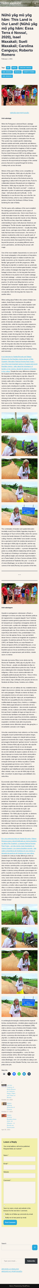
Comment (7, 1180)
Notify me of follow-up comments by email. (19, 1214)
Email (6, 1163)
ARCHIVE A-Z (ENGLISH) (10, 1269)
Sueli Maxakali (7, 76)
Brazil (14, 67)
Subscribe (31, 1261)
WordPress (26, 1286)
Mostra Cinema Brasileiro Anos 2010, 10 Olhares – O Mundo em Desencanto (11, 1121)
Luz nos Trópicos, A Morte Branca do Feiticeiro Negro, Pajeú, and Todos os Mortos (11, 1091)
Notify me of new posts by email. (15, 1217)
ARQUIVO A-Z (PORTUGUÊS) (12, 1271)
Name (6, 1155)
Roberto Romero (29, 72)
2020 (8, 67)
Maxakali (18, 72)
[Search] (35, 1247)
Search (4, 1243)
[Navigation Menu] (35, 3)
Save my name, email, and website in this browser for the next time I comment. (17, 1209)
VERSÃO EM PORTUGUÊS (19, 113)
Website (6, 1172)
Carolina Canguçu (25, 67)
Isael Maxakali (7, 72)
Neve (11, 1286)
